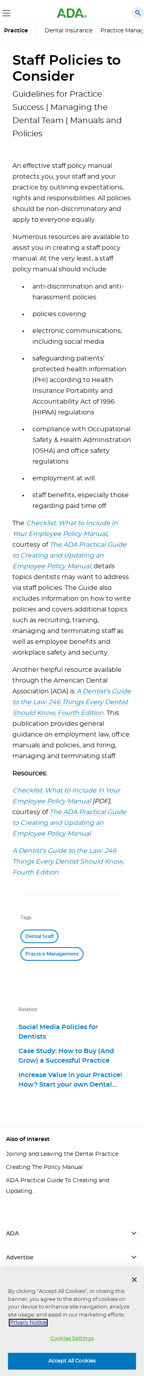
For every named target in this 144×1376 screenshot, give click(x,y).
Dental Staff (39, 936)
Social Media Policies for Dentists (58, 1032)
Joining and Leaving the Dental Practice (62, 1154)
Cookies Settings (72, 1338)
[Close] (134, 1279)
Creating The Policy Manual (44, 1167)
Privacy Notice (28, 1322)
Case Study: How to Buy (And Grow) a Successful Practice (66, 1056)
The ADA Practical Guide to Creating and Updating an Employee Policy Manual (69, 556)
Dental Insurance (68, 31)
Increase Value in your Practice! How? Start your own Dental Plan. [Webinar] (70, 1080)
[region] (72, 1322)
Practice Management (52, 954)
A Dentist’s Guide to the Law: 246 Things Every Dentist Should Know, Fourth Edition (71, 702)
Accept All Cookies (72, 1361)
